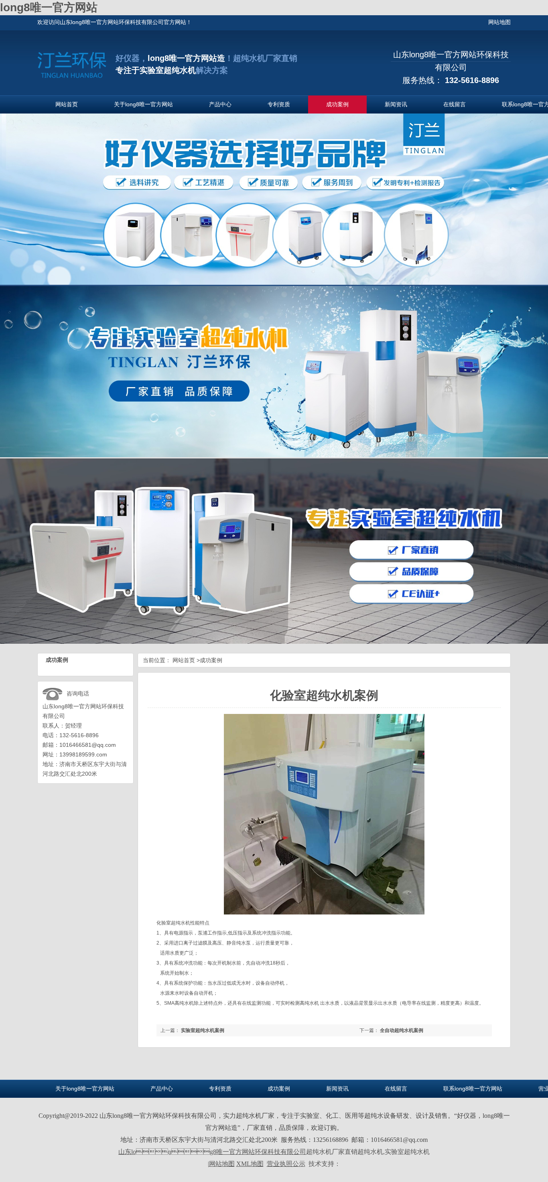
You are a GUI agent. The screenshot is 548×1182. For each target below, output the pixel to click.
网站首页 (66, 104)
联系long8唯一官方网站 (472, 1088)
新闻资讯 (396, 104)
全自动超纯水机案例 (401, 1030)
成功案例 (337, 104)
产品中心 (220, 104)
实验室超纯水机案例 (202, 1030)
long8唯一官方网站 (48, 7)
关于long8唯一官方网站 (143, 104)
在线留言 (454, 104)
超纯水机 (180, 923)
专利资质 (279, 104)
